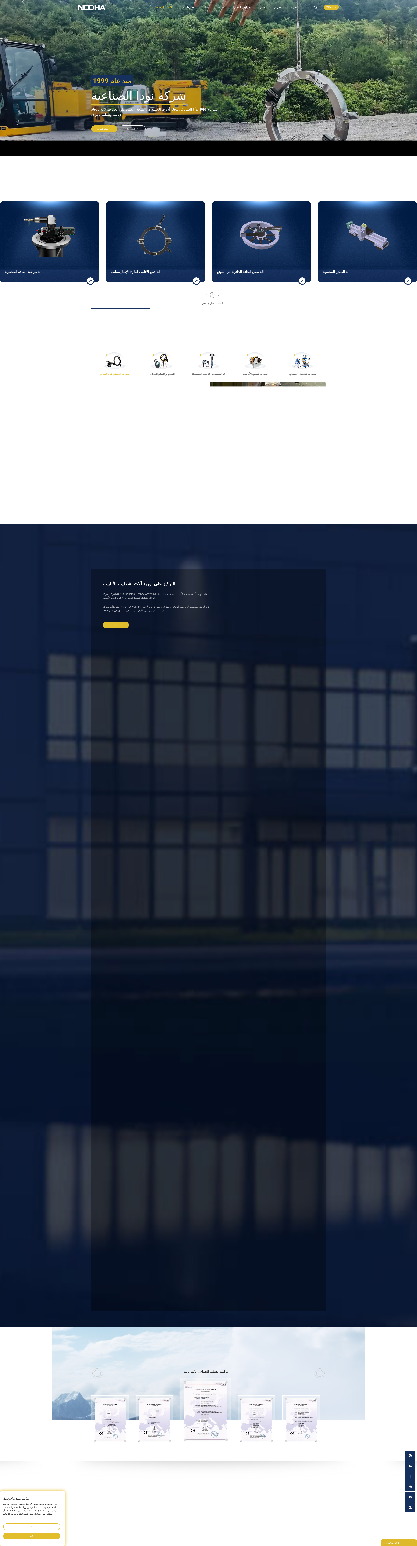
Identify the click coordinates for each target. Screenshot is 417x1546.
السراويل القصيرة (242, 7)
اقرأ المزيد (114, 625)
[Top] (410, 1507)
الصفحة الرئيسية (164, 7)
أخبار (263, 7)
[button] (206, 295)
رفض (31, 1526)
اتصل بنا (294, 7)
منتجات (207, 7)
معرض (277, 7)
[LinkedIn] (410, 1497)
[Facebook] (410, 1476)
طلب (222, 7)
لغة (332, 7)
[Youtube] (410, 1486)
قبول (31, 1536)
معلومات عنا (187, 7)
